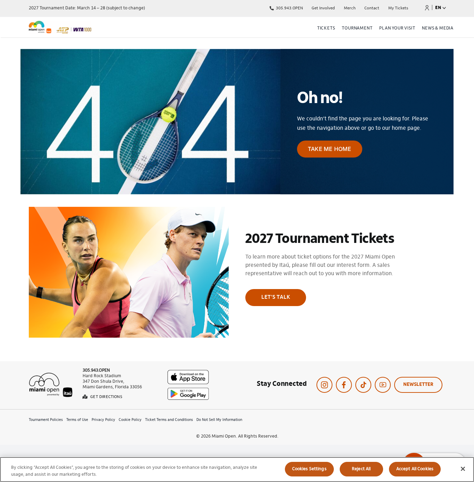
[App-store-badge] (188, 372)
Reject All (361, 469)
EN (438, 8)
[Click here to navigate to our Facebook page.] (344, 385)
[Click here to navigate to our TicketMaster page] (427, 7)
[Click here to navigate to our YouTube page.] (383, 385)
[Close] (463, 468)
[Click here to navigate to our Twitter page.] (363, 385)
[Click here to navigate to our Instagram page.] (324, 385)
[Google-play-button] (188, 390)
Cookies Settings (309, 469)
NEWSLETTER (418, 384)
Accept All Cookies (414, 469)
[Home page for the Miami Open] (92, 28)
